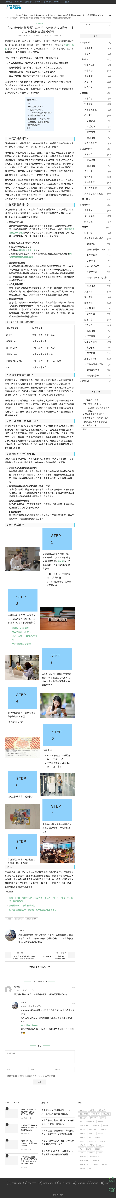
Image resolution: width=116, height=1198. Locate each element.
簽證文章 (97, 320)
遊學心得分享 (97, 143)
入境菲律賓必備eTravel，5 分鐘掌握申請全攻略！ (29, 1143)
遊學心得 (97, 82)
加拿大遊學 (83, 1118)
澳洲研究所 (97, 182)
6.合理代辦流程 (33, 125)
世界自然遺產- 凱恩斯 (21, 644)
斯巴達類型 (99, 255)
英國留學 (97, 1149)
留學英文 (97, 54)
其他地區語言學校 (99, 364)
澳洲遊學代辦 (19, 919)
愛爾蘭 (96, 93)
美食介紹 (99, 314)
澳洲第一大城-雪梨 (20, 628)
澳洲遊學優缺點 (69, 15)
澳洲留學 (82, 1133)
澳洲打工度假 (92, 1129)
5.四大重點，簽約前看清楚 (38, 122)
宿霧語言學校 (99, 370)
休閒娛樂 (99, 308)
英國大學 (88, 1149)
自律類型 (99, 286)
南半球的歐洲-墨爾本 (21, 632)
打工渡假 (58, 15)
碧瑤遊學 (97, 1137)
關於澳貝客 (8, 2)
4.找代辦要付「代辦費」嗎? (38, 119)
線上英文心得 (92, 1141)
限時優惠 (66, 2)
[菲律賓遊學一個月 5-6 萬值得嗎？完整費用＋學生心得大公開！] (11, 1113)
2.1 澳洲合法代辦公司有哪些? (40, 113)
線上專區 (57, 2)
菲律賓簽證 (83, 1157)
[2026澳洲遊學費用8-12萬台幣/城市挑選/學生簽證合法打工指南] (11, 1128)
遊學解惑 (99, 348)
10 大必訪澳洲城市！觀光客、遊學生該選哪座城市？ (33, 910)
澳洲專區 (38, 2)
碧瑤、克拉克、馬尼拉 (99, 277)
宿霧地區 (99, 244)
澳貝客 (61, 561)
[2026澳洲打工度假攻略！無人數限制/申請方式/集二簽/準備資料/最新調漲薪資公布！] (11, 1160)
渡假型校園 (99, 272)
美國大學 (102, 1141)
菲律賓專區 (18, 2)
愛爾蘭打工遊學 (84, 1125)
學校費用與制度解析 (97, 238)
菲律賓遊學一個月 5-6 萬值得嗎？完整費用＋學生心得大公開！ (28, 1112)
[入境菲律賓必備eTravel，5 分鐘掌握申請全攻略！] (11, 1144)
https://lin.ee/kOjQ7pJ (30, 1025)
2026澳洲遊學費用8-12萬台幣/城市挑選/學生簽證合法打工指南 (29, 1127)
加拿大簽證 (106, 1114)
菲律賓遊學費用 (84, 1164)
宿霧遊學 (100, 1121)
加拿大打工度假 (84, 1114)
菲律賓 (96, 227)
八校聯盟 (91, 1110)
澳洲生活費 (103, 1129)
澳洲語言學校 (21, 15)
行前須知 (97, 115)
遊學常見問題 (97, 342)
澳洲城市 (97, 171)
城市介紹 (49, 15)
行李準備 (99, 336)
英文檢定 (91, 1153)
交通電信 (99, 160)
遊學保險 (96, 381)
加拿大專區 (47, 2)
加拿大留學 (96, 1114)
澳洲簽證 (100, 1133)
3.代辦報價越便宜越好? (36, 116)
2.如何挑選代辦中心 (35, 110)
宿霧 (81, 1121)
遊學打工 (97, 87)
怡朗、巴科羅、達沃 (99, 249)
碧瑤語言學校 (99, 376)
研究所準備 (97, 216)
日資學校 (99, 261)
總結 (28, 128)
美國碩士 (91, 1145)
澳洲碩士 (91, 1133)
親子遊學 (95, 1164)
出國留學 (96, 43)
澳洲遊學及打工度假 (97, 194)
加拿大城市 (97, 65)
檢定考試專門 (99, 266)
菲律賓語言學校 (84, 1160)
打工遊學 (97, 104)
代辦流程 (101, 15)
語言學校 (104, 1164)
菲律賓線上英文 (94, 1157)
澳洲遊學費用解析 (37, 15)
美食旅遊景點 (97, 110)
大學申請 (97, 210)
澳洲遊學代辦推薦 (31, 919)
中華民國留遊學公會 (26, 250)
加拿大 (96, 59)
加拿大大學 (102, 1110)
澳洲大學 (97, 177)
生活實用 (99, 126)
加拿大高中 (93, 1118)
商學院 (102, 1118)
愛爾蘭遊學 (96, 1125)
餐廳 (90, 1168)
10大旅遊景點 (91, 15)
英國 (81, 1149)
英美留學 (96, 205)
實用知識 (80, 15)
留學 (90, 1137)
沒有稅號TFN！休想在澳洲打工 (23, 905)
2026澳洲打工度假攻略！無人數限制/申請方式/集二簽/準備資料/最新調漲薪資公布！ (29, 1160)
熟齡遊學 (97, 297)
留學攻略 (97, 70)
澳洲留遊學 (39, 23)
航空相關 (99, 132)
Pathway (82, 1110)
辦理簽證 (97, 222)
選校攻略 (99, 353)
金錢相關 (99, 138)
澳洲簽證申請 (97, 188)
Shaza (28, 35)
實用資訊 (97, 292)
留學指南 (97, 48)
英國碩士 (82, 1153)
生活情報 (97, 303)
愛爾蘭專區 (29, 2)
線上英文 (96, 199)
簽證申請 (97, 76)
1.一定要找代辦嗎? (35, 107)
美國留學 (82, 1145)
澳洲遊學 (8, 919)
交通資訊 (99, 121)
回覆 (73, 987)
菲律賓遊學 (96, 1160)
